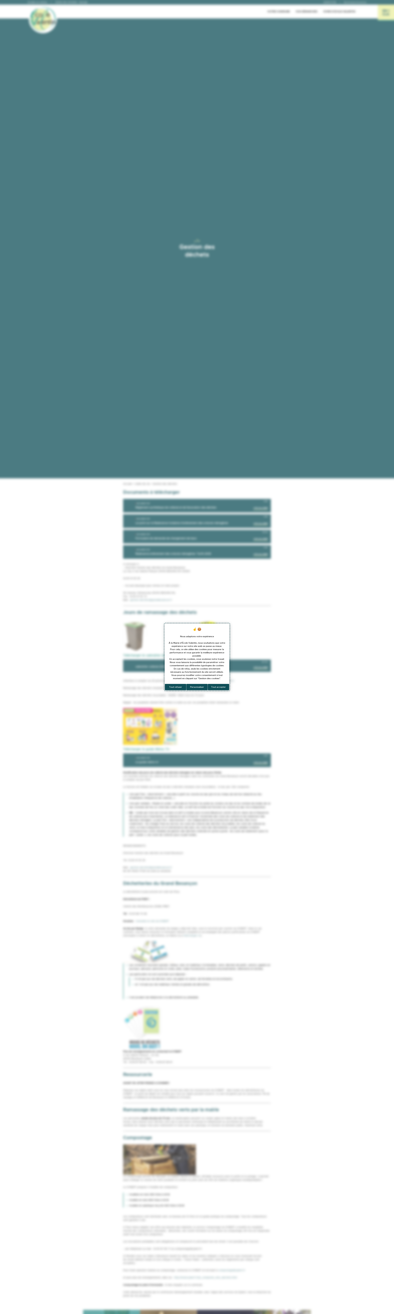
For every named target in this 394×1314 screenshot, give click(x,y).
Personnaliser (197, 687)
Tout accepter (218, 687)
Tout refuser (175, 687)
